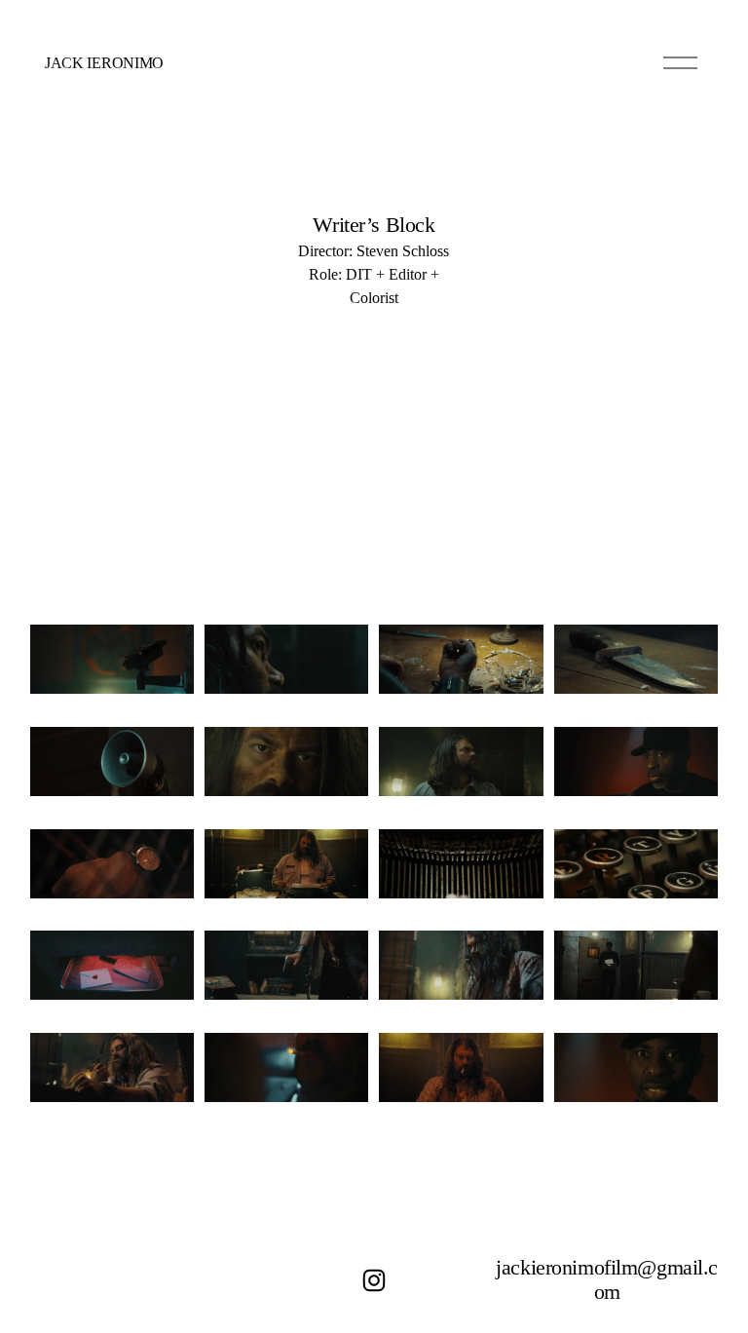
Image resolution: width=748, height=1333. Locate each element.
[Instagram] (374, 1280)
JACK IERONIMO (104, 63)
